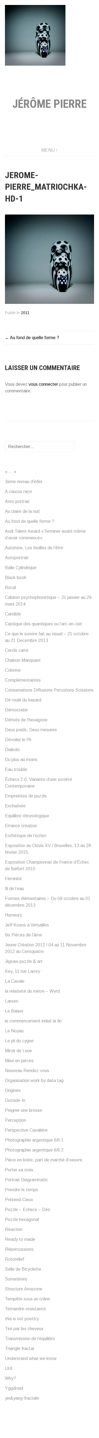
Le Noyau (14, 1031)
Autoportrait (17, 557)
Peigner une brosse (23, 1110)
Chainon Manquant (23, 660)
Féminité (13, 878)
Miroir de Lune (18, 1050)
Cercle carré (16, 650)
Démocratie (16, 710)
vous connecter (43, 384)
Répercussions (19, 1249)
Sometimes (16, 1279)
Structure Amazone (23, 1289)
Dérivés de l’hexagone (26, 719)
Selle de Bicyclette (23, 1269)
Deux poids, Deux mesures (31, 729)
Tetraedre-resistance (25, 1308)
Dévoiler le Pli (18, 739)
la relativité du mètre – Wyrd (32, 991)
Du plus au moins (21, 759)
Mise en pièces (19, 1060)
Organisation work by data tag (34, 1080)
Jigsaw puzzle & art (24, 961)
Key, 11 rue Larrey (22, 971)
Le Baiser (14, 1011)
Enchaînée (15, 806)
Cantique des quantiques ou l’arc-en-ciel (43, 624)
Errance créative (21, 825)
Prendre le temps (21, 1189)
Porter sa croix (19, 1169)
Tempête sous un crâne (27, 1299)
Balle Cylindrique (21, 567)
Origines (13, 1090)
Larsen (11, 1001)
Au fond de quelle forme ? (34, 337)
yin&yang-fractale (22, 1398)
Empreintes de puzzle (26, 796)
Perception (15, 1120)
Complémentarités (23, 680)
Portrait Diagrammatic (26, 1179)
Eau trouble (16, 769)
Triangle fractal (19, 1348)
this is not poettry (22, 1318)
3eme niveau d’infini (23, 481)
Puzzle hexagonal (22, 1219)
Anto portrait (17, 501)
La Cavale (14, 981)
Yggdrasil (14, 1388)
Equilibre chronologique (27, 815)
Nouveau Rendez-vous (27, 1070)
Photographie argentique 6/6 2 (34, 1150)
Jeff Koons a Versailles (27, 925)
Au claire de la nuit (22, 511)
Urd (8, 1368)
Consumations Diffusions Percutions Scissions (49, 690)
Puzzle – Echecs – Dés (27, 1209)
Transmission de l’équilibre (30, 1338)
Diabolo (12, 749)
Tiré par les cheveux (24, 1328)
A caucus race (18, 491)
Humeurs (13, 915)
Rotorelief (14, 1259)
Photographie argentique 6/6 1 (34, 1140)
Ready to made (20, 1239)
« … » (10, 471)
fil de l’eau (14, 888)
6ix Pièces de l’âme (23, 935)
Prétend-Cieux (19, 1199)
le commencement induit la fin (33, 1021)
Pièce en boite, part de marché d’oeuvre (43, 1160)
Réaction (14, 1229)
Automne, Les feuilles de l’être (34, 547)
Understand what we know (31, 1358)
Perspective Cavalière (26, 1130)
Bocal (10, 587)
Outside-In (15, 1100)
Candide (13, 614)
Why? (10, 1378)
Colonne (13, 670)
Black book (15, 577)
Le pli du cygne (19, 1040)
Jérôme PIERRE (49, 104)
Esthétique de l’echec (25, 835)
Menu (48, 150)
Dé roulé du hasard (23, 700)
